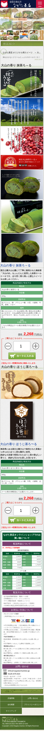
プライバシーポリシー (32, 705)
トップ (3, 690)
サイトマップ (11, 711)
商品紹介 (8, 690)
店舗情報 (11, 698)
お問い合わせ (33, 698)
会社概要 (11, 705)
